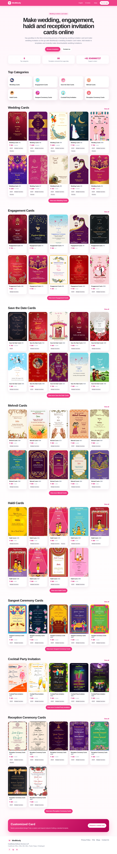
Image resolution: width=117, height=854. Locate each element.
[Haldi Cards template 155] (79, 521)
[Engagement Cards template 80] (58, 269)
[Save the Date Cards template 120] (99, 326)
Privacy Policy (85, 840)
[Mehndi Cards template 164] (79, 464)
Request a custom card (97, 825)
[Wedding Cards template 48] (17, 169)
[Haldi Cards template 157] (38, 562)
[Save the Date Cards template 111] (38, 326)
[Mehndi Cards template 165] (99, 464)
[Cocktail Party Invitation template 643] (58, 677)
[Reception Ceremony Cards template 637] (79, 736)
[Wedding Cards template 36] (99, 169)
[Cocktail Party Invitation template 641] (17, 677)
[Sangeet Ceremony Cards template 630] (38, 619)
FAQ (93, 840)
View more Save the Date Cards (58, 395)
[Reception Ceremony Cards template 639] (17, 781)
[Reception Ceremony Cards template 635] (38, 736)
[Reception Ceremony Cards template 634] (17, 736)
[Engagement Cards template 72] (38, 229)
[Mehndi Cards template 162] (17, 464)
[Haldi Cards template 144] (58, 521)
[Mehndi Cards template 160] (58, 464)
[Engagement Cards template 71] (99, 229)
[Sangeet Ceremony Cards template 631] (58, 619)
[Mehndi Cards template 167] (99, 423)
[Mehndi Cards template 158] (38, 423)
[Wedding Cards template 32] (79, 126)
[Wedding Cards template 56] (38, 126)
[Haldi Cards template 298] (79, 562)
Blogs (98, 840)
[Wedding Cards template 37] (38, 169)
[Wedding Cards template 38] (58, 126)
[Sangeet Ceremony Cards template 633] (99, 619)
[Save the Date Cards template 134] (79, 326)
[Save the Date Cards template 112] (58, 326)
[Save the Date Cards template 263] (38, 367)
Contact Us (105, 840)
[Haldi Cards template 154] (99, 521)
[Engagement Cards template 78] (79, 229)
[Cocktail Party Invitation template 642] (38, 677)
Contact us (66, 49)
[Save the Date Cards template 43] (17, 326)
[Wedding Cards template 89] (58, 169)
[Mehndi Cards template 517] (79, 423)
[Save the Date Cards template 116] (99, 367)
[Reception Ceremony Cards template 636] (58, 736)
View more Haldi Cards (58, 590)
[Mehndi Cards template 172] (58, 423)
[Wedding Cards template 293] (99, 126)
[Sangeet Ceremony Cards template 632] (79, 619)
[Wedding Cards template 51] (17, 126)
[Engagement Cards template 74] (38, 269)
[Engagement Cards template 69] (17, 229)
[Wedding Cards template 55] (79, 169)
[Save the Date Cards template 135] (79, 367)
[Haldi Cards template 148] (17, 562)
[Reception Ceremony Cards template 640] (38, 781)
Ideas (95, 3)
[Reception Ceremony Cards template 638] (99, 736)
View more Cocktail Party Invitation (58, 707)
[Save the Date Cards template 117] (58, 367)
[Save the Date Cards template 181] (17, 367)
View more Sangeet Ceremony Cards (58, 649)
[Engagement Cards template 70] (58, 229)
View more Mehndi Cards (58, 493)
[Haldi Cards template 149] (17, 521)
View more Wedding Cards (58, 200)
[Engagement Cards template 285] (17, 269)
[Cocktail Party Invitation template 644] (79, 677)
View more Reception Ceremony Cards (58, 811)
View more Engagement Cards (58, 298)
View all (106, 109)
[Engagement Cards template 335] (99, 269)
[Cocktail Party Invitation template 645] (99, 677)
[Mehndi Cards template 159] (17, 423)
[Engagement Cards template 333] (79, 269)
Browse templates (52, 49)
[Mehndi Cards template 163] (38, 464)
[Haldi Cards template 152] (58, 562)
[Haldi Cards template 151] (38, 521)
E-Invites (87, 3)
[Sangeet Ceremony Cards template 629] (17, 619)
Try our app (104, 3)
